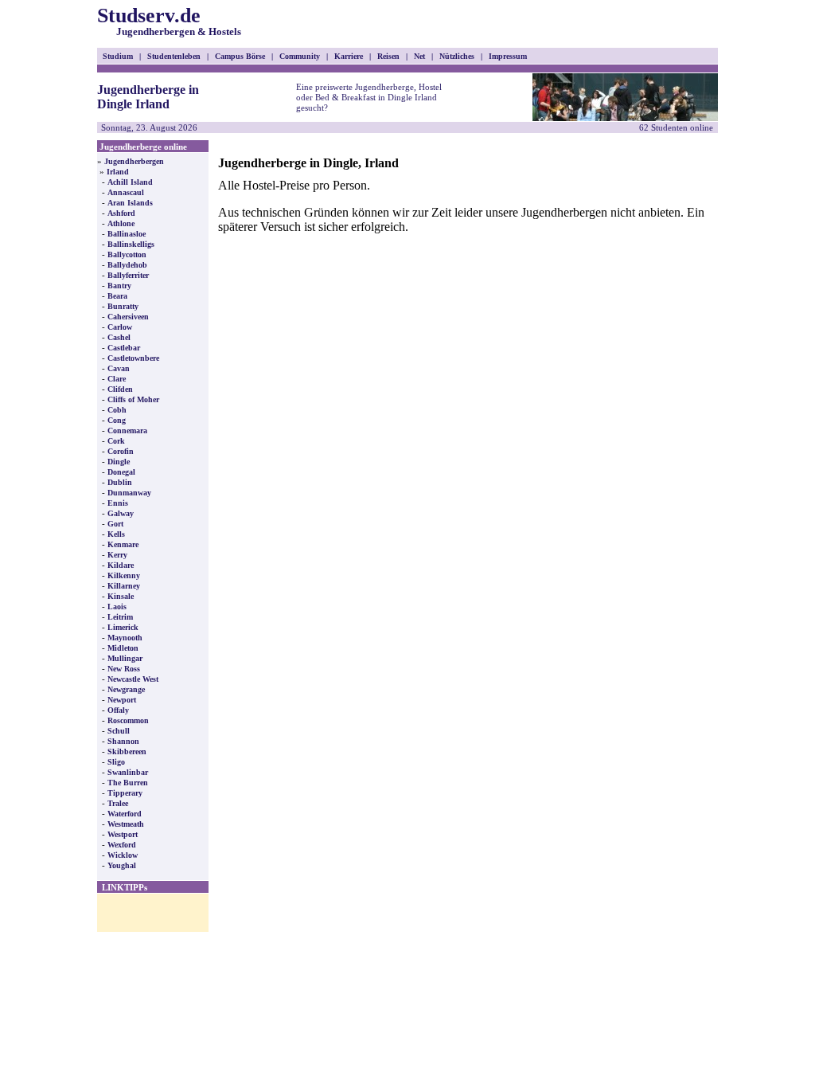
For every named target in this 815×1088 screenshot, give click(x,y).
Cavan (118, 368)
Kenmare (122, 544)
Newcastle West (132, 679)
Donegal (121, 472)
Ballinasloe (126, 233)
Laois (117, 606)
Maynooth (124, 637)
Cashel (119, 337)
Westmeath (125, 824)
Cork (116, 440)
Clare (116, 378)
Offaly (118, 710)
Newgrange (126, 689)
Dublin (119, 482)
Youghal (121, 865)
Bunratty (122, 306)
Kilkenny (123, 575)
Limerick (122, 627)
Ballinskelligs (130, 244)
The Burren (127, 782)
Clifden (120, 389)
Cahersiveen (128, 316)
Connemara (127, 430)
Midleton (122, 648)
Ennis (117, 503)
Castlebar (123, 347)
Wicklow (122, 855)
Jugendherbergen (134, 161)
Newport (121, 699)
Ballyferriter (128, 275)
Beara (117, 296)
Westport (122, 834)
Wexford (121, 844)
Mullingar (124, 658)
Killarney (123, 585)
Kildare (120, 565)
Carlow (119, 327)
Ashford (121, 213)
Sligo (116, 761)
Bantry (119, 285)
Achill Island (130, 182)
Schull (118, 730)
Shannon (123, 741)
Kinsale (120, 596)
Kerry (117, 554)
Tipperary (124, 793)
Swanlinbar (127, 772)
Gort (115, 523)
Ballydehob (127, 264)
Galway (120, 513)
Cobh (117, 409)
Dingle (118, 461)
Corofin (120, 451)
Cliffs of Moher (133, 399)
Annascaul (125, 192)
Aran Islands (130, 202)
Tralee (117, 803)
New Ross (123, 668)
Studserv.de (169, 20)
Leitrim (120, 616)
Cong (116, 420)
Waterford (124, 813)
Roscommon (128, 720)
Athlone (121, 223)
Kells (116, 534)
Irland (118, 171)
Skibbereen (126, 751)
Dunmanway (129, 492)
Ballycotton (126, 254)
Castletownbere (133, 358)
